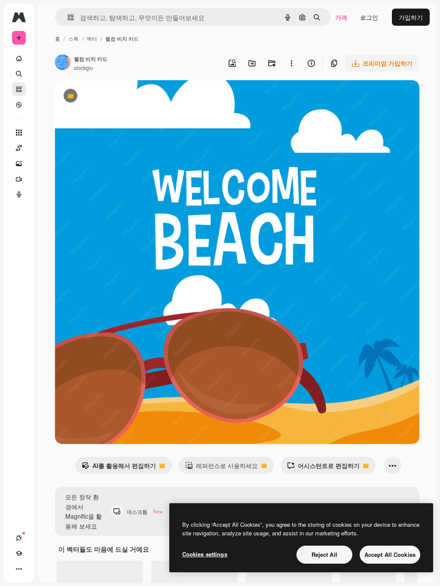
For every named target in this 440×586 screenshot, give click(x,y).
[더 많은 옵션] (291, 63)
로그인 (369, 17)
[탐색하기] (19, 105)
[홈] (19, 58)
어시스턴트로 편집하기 (323, 467)
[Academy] (19, 553)
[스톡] (19, 89)
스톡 (73, 38)
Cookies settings (204, 554)
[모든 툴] (19, 132)
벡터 (92, 38)
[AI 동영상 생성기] (19, 179)
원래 (104, 96)
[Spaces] (19, 148)
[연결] (19, 538)
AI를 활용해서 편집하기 (119, 467)
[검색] (19, 74)
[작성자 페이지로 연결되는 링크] (62, 63)
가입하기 (411, 17)
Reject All (324, 554)
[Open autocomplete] (67, 17)
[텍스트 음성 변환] (19, 194)
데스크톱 (144, 511)
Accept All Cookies (390, 554)
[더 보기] (19, 569)
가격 (341, 17)
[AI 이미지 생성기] (19, 163)
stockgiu (83, 67)
